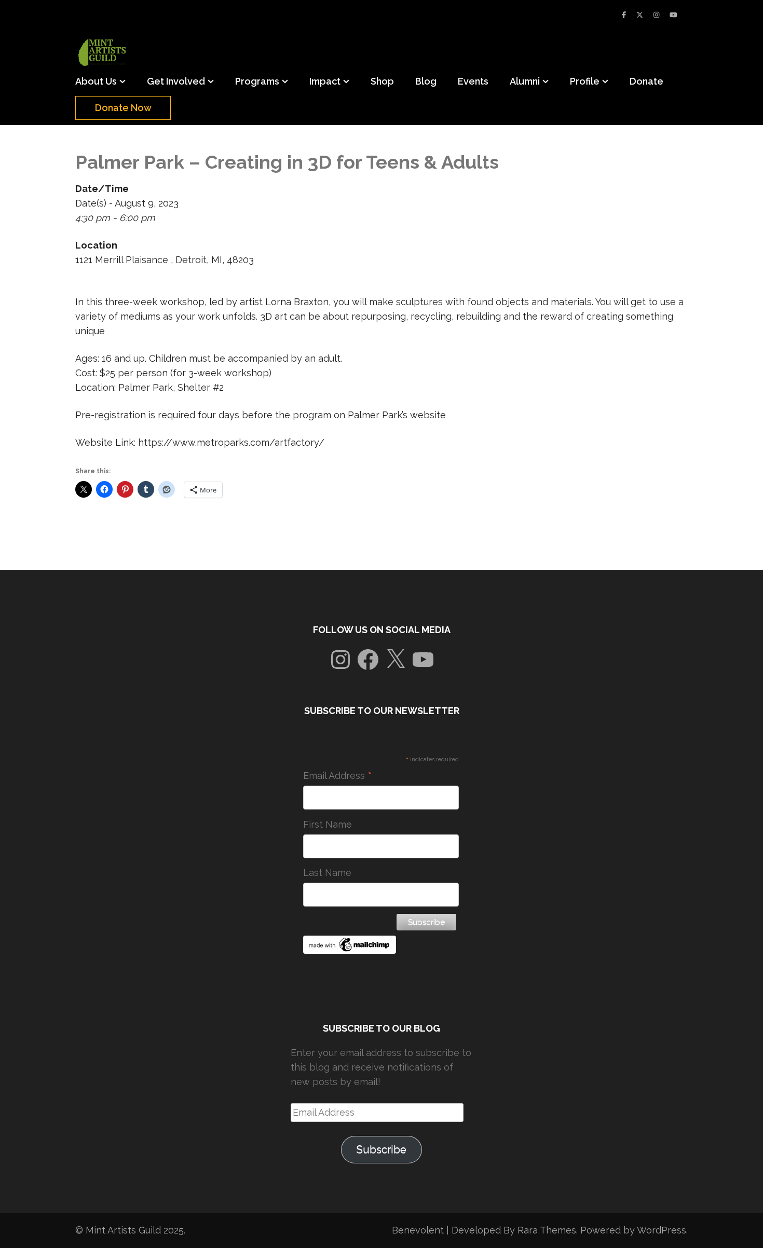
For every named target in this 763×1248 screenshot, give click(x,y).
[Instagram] (656, 15)
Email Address (337, 776)
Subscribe (381, 1149)
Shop (382, 81)
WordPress (661, 1230)
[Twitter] (639, 15)
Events (473, 81)
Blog (426, 81)
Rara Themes (546, 1230)
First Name (327, 824)
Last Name (327, 872)
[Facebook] (624, 15)
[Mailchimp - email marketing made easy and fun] (350, 950)
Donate (646, 81)
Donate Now (123, 107)
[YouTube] (673, 15)
